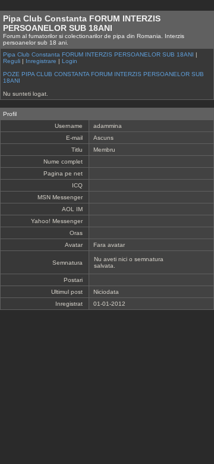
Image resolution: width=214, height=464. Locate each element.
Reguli (11, 61)
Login (69, 61)
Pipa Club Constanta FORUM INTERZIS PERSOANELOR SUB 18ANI (98, 54)
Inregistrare (41, 61)
